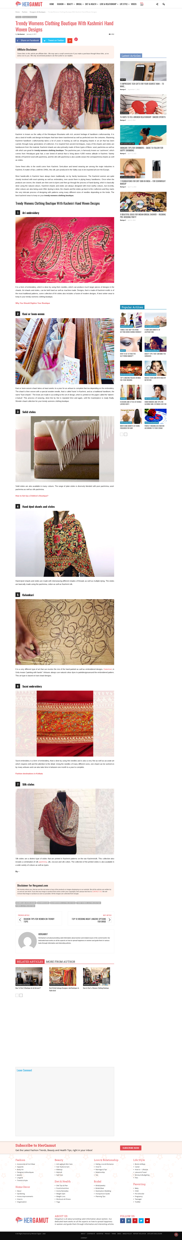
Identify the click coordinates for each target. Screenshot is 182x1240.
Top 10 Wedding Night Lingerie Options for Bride (89, 920)
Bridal (79, 4)
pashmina (43, 862)
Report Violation (139, 1234)
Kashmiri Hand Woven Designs (26, 903)
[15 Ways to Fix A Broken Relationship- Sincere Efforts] (143, 105)
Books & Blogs (140, 1164)
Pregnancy (139, 1196)
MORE (142, 4)
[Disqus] (64, 1034)
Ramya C (123, 89)
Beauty (70, 4)
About (83, 1234)
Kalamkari (108, 669)
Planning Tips (100, 1196)
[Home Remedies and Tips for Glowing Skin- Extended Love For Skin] (156, 392)
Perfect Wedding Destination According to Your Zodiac (154, 427)
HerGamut (21, 34)
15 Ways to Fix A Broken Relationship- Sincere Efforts (143, 117)
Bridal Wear (124, 210)
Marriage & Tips (101, 1169)
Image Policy (127, 1234)
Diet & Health (90, 4)
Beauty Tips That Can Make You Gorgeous (155, 354)
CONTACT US (97, 891)
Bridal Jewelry (100, 1185)
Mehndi (59, 1172)
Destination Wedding (127, 374)
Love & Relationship (108, 4)
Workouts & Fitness (127, 326)
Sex (97, 1175)
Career (137, 1167)
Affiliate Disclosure (154, 1234)
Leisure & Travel (140, 1172)
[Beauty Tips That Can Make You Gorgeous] (156, 344)
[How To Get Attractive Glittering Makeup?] (131, 344)
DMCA (119, 1234)
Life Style (124, 4)
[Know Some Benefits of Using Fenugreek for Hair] (131, 416)
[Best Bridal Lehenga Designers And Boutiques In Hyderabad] (64, 976)
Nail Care (59, 1175)
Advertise (99, 1234)
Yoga (58, 1202)
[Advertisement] (141, 33)
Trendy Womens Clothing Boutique (88, 903)
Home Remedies (62, 1191)
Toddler (138, 1202)
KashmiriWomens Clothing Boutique (63, 903)
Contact (84, 1238)
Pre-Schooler (139, 1194)
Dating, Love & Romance (105, 1164)
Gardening (21, 1194)
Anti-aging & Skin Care (127, 144)
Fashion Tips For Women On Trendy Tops (39, 920)
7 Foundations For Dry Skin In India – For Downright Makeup (143, 182)
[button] (157, 4)
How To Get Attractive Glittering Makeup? (128, 354)
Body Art (20, 1169)
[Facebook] (122, 1220)
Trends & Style (22, 1180)
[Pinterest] (134, 1220)
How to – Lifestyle (141, 1169)
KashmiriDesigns (43, 903)
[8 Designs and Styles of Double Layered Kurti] (131, 392)
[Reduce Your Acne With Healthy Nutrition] (156, 368)
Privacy (107, 1234)
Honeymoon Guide (103, 1194)
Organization (22, 1202)
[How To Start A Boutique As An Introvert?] (31, 976)
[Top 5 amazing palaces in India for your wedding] (131, 368)
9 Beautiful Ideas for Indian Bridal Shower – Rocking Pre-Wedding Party (143, 216)
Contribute (91, 1234)
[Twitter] (141, 1220)
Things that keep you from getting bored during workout (131, 330)
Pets (136, 1178)
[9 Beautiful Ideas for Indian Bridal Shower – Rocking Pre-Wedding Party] (143, 203)
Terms (114, 1234)
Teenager (138, 1199)
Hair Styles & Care (126, 422)
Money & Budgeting (142, 1175)
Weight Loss (60, 1196)
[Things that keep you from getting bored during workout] (131, 320)
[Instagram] (128, 1220)
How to (20, 1199)
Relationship (125, 113)
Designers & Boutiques (29, 17)
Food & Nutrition (150, 374)
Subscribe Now (131, 1148)
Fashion (60, 4)
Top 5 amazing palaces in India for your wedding (130, 379)
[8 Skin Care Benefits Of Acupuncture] (156, 320)
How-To (123, 80)
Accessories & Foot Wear (26, 1164)
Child (137, 1191)
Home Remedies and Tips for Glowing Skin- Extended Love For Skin (155, 404)
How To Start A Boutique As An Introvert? (28, 988)
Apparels (123, 398)
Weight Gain (60, 1194)
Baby (137, 1188)
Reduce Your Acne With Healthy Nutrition (155, 379)
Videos (133, 4)
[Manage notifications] (176, 1235)
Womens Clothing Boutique (25, 906)
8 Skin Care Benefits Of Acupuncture (152, 330)
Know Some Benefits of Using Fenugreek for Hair (130, 427)
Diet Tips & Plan (62, 1185)
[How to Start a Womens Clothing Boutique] (98, 976)
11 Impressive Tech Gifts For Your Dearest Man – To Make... (142, 85)
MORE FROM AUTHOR (60, 961)
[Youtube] (147, 1220)
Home (52, 4)
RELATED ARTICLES (30, 961)
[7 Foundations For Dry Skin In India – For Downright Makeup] (143, 169)
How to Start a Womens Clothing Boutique (96, 988)
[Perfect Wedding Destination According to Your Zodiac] (156, 416)
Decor (19, 1191)
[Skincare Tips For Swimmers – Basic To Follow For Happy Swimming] (143, 136)
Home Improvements (25, 1196)
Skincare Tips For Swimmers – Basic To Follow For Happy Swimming (141, 149)
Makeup (123, 350)
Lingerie (20, 1178)
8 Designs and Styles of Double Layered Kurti (131, 403)
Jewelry (19, 1175)
